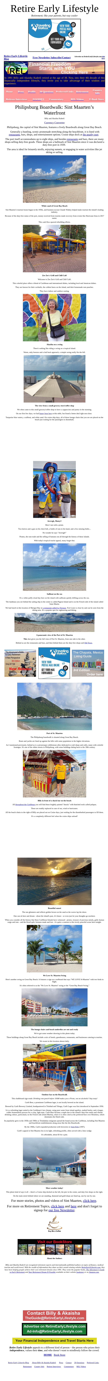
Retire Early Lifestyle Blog (18, 1363)
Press (61, 1363)
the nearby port (90, 134)
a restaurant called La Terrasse (54, 608)
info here (103, 57)
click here (89, 1201)
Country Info (39, 1367)
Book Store (59, 1354)
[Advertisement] (55, 442)
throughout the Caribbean (25, 804)
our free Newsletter (61, 1210)
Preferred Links (93, 1363)
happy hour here (45, 413)
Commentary (69, 1367)
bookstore (80, 1272)
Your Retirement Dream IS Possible (42, 1272)
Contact (69, 1363)
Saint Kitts (75, 1127)
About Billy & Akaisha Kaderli (44, 1363)
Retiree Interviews (54, 1367)
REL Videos (81, 1367)
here (73, 1206)
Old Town (88, 643)
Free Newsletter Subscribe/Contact (52, 57)
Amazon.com (94, 1272)
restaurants (14, 134)
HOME (48, 1354)
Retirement (27, 1367)
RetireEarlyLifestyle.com (91, 1267)
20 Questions (79, 1363)
